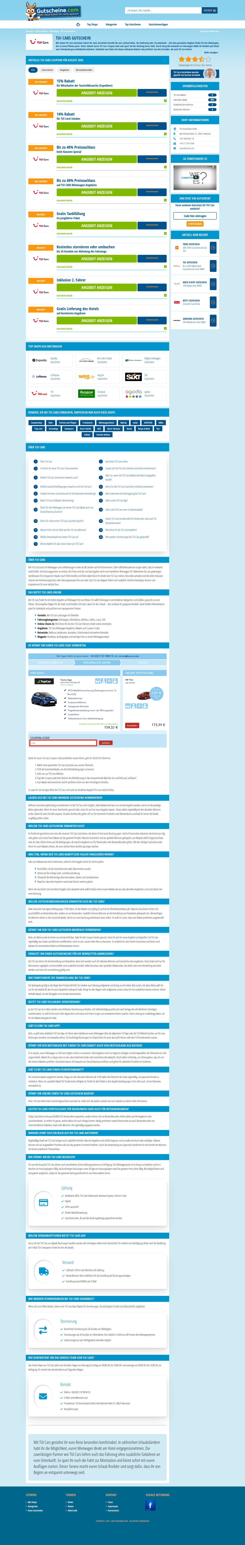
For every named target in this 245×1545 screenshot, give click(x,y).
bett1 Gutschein (191, 300)
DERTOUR (148, 422)
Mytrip (123, 422)
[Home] (78, 24)
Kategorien (111, 24)
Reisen (71, 1506)
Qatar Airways (113, 428)
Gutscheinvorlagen (158, 24)
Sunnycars (69, 428)
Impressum (113, 1506)
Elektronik (72, 1510)
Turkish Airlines (103, 434)
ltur (158, 428)
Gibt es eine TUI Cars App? (117, 500)
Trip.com (38, 428)
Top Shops (92, 24)
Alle (33, 70)
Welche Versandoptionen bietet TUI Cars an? (59, 537)
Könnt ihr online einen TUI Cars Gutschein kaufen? (62, 521)
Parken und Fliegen (67, 422)
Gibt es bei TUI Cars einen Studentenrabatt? (124, 509)
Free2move (87, 422)
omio (135, 422)
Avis (99, 428)
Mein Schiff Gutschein (195, 282)
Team (110, 1502)
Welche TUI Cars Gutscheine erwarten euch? (59, 477)
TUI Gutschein (190, 262)
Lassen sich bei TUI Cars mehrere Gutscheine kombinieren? (131, 468)
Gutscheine (47, 70)
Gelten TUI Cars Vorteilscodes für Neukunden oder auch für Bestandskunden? (131, 521)
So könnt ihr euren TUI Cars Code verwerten (59, 468)
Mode (70, 1502)
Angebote (64, 70)
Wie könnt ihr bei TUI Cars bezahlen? (121, 530)
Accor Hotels (85, 428)
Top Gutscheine (133, 24)
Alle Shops (32, 1502)
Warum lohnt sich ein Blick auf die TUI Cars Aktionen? (63, 530)
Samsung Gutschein (193, 318)
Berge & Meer (144, 428)
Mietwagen (214, 31)
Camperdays (36, 422)
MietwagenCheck (106, 422)
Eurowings (53, 428)
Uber (50, 422)
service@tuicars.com (187, 148)
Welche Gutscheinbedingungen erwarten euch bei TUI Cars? (66, 486)
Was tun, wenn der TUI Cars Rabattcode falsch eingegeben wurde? (131, 478)
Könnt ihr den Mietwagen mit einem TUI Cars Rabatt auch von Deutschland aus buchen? (67, 510)
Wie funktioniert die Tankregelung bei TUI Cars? (126, 493)
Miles (161, 422)
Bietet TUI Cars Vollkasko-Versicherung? (57, 500)
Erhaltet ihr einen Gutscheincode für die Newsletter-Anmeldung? (68, 493)
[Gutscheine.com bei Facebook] (150, 1501)
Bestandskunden (84, 70)
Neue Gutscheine (35, 1510)
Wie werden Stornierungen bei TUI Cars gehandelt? (127, 537)
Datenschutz (113, 1510)
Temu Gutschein (191, 244)
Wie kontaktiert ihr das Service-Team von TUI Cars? (61, 544)
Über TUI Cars (46, 461)
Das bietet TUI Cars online (117, 461)
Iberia (129, 428)
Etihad (87, 434)
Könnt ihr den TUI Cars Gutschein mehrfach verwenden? (130, 486)
